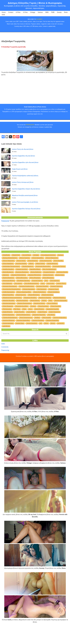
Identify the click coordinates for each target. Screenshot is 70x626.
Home (4, 12)
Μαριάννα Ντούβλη (30, 297)
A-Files (18, 12)
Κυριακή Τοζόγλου (56, 286)
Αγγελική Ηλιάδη (21, 263)
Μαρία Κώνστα (21, 295)
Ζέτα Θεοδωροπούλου (31, 283)
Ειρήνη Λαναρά (48, 275)
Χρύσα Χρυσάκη (32, 323)
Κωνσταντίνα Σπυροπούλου (11, 289)
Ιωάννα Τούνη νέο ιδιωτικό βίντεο (22, 149)
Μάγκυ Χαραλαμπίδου (24, 292)
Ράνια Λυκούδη (55, 306)
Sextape (36, 255)
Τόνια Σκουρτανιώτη (26, 317)
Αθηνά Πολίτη (40, 263)
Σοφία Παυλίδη (19, 312)
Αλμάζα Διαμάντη (27, 266)
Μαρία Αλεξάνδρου (39, 292)
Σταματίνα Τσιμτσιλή (39, 314)
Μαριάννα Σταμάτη (45, 297)
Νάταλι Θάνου (35, 300)
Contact (10, 12)
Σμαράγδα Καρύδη (52, 309)
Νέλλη (44, 300)
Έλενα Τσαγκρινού (52, 258)
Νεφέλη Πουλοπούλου (24, 303)
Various (40, 12)
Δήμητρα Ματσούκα (34, 275)
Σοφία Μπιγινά (7, 312)
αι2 (41, 323)
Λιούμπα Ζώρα (53, 289)
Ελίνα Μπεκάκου (48, 277)
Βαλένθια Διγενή (8, 272)
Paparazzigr (5, 221)
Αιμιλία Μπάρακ (52, 263)
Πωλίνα (33, 306)
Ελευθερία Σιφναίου (23, 280)
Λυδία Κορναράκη (8, 292)
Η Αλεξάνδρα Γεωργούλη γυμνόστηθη (13, 47)
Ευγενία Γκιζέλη (37, 280)
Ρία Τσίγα (17, 309)
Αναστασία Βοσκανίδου (43, 266)
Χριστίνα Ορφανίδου (23, 320)
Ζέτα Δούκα (18, 283)
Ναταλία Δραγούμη (9, 303)
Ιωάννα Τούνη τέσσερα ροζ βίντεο (22, 182)
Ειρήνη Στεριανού (8, 277)
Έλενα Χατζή (21, 260)
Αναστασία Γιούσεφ (59, 266)
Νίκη (50, 300)
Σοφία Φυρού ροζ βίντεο (20, 169)
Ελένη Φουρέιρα (35, 277)
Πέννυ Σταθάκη (52, 303)
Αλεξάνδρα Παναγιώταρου (11, 266)
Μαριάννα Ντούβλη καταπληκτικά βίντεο (25, 195)
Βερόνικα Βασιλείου (22, 272)
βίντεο (53, 323)
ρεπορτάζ (61, 323)
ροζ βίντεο (6, 326)
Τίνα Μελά (51, 314)
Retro (66, 12)
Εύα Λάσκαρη (54, 280)
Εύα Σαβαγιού (7, 283)
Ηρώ (42, 283)
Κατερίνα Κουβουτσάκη (27, 286)
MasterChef (16, 255)
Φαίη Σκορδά (46, 317)
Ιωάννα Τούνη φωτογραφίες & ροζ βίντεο (25, 202)
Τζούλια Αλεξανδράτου (10, 317)
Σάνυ (30, 309)
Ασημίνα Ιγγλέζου (21, 269)
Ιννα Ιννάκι (50, 283)
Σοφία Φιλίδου (31, 312)
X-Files (25, 12)
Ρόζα (24, 309)
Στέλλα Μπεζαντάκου (23, 314)
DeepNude (6, 255)
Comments (4, 347)
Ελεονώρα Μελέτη (8, 280)
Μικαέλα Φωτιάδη (8, 300)
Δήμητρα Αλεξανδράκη (18, 275)
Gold (3, 14)
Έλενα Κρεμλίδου (37, 258)
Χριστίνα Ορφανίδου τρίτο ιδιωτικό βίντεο (25, 162)
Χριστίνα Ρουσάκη (37, 320)
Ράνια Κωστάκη (43, 306)
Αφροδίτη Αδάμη (35, 269)
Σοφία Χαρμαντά (54, 312)
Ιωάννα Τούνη (61, 283)
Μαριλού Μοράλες (59, 297)
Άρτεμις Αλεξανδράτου (10, 258)
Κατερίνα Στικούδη (42, 286)
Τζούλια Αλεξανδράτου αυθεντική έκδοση (25, 175)
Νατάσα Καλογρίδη (60, 300)
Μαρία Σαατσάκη (47, 295)
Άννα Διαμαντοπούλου (48, 255)
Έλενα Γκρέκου (24, 258)
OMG (47, 12)
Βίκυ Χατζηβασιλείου (49, 269)
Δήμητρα (5, 275)
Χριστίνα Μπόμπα (8, 320)
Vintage (32, 12)
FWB (52, 12)
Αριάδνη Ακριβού (8, 269)
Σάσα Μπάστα (39, 309)
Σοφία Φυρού (42, 312)
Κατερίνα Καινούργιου (9, 286)
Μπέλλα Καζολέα (22, 300)
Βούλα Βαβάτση (36, 272)
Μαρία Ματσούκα (34, 295)
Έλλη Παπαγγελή (45, 260)
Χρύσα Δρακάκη (8, 323)
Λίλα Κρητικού (41, 289)
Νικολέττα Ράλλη (39, 303)
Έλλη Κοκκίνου (32, 260)
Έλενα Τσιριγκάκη (8, 260)
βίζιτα (46, 323)
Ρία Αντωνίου (7, 309)
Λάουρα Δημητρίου (28, 289)
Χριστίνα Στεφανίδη (52, 320)
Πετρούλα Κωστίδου (22, 306)
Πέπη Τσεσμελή (8, 306)
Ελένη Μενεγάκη (22, 277)
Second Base (27, 255)
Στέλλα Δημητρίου (8, 314)
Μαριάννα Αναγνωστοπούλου (12, 297)
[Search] (67, 334)
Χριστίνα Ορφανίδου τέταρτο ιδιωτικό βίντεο (26, 189)
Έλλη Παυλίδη (58, 260)
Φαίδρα (37, 317)
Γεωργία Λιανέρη (49, 272)
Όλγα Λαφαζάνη (8, 263)
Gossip (59, 12)
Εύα (46, 280)
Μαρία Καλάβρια (53, 292)
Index (3, 344)
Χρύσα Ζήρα (20, 323)
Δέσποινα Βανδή (62, 272)
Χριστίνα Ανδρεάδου (60, 317)
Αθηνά (31, 263)
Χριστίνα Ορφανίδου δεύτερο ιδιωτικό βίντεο (26, 208)
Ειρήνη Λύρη (60, 275)
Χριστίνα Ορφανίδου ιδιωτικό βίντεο (23, 156)
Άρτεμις (60, 255)
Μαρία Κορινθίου (8, 295)
